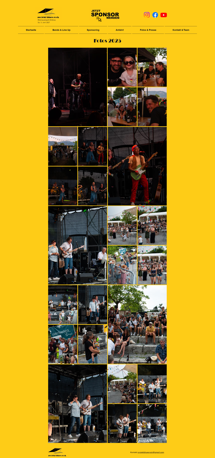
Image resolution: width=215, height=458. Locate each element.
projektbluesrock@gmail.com (151, 452)
